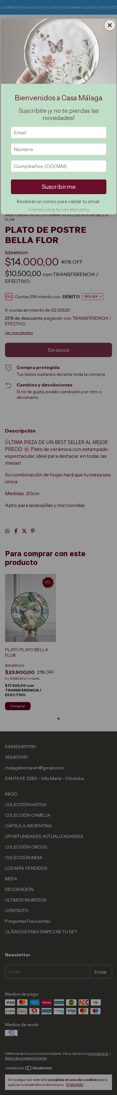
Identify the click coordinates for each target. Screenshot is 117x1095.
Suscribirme (59, 186)
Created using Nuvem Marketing (58, 209)
